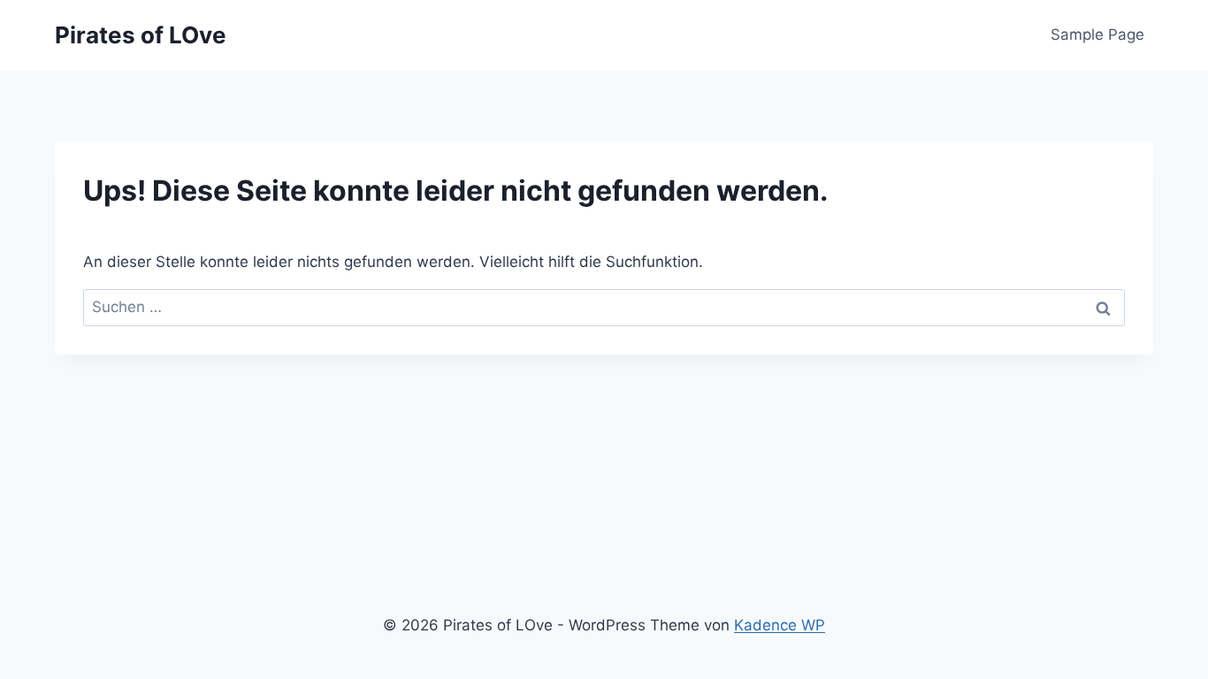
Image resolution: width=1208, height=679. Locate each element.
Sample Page (1097, 34)
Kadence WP (779, 625)
